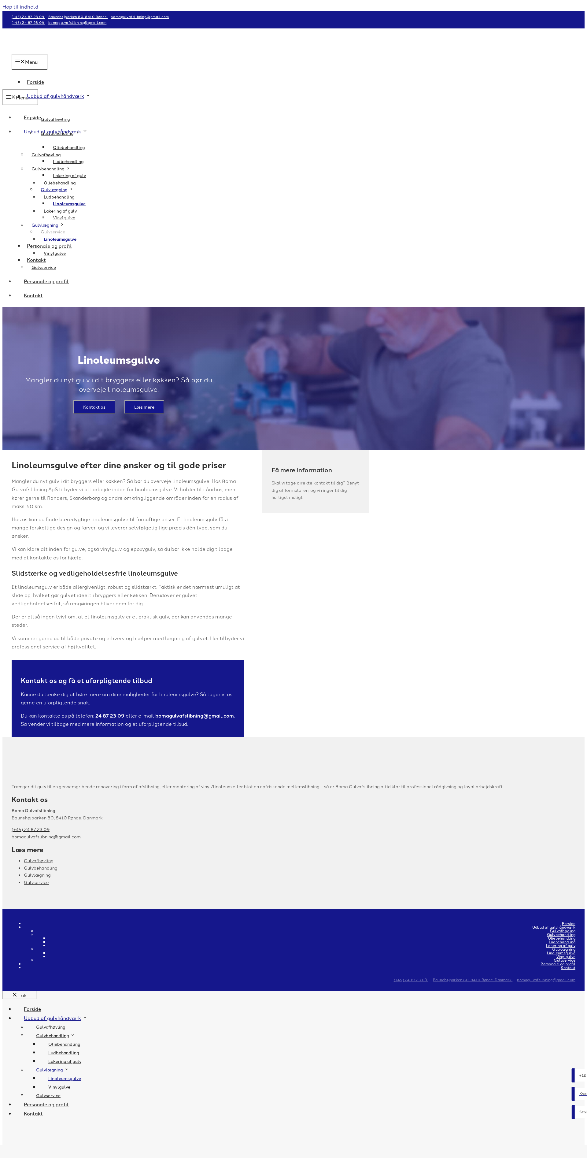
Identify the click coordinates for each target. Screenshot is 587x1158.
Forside (32, 117)
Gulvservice (43, 267)
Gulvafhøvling (55, 119)
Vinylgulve (55, 253)
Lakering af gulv (60, 211)
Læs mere (144, 407)
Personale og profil (46, 281)
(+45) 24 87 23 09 (28, 16)
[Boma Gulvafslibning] (27, 85)
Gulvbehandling (48, 168)
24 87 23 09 (109, 715)
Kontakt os (94, 407)
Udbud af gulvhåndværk (55, 95)
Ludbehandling (59, 197)
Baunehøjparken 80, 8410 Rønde (78, 16)
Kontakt (33, 295)
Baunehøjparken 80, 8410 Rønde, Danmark (472, 979)
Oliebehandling (69, 147)
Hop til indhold (20, 6)
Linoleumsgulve (60, 239)
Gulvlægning (44, 225)
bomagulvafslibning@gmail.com (140, 16)
